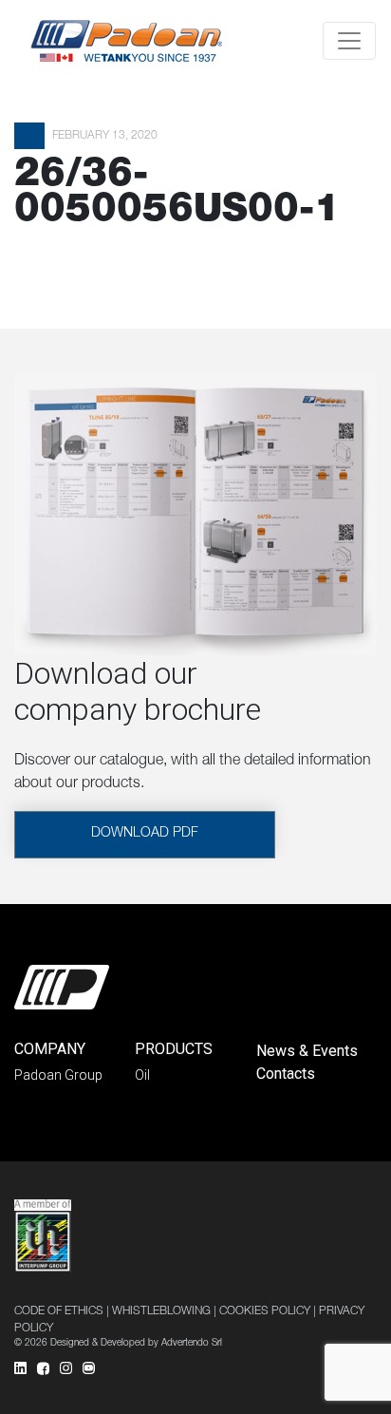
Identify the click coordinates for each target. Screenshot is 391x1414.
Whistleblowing (161, 1311)
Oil (142, 1075)
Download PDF (144, 833)
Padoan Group (58, 1075)
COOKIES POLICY (264, 1311)
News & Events (307, 1051)
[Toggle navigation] (349, 41)
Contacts (285, 1074)
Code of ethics (58, 1311)
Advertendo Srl (191, 1343)
